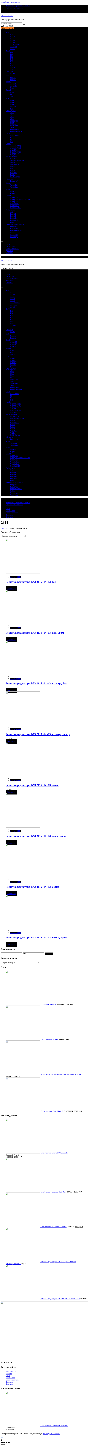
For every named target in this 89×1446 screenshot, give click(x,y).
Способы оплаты (12, 249)
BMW (8, 51)
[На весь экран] (6, 1442)
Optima (13, 107)
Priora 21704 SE (16, 131)
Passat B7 (13, 216)
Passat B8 (13, 218)
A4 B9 (12, 42)
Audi (7, 32)
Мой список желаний (14, 8)
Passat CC (14, 220)
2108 (12, 117)
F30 (11, 61)
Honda (8, 82)
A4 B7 (12, 38)
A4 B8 (12, 40)
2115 (12, 123)
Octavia (13, 191)
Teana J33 (14, 187)
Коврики (13, 226)
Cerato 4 (13, 104)
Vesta (12, 127)
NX (11, 142)
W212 (12, 171)
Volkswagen (10, 210)
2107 (12, 115)
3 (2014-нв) (14, 150)
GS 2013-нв (14, 135)
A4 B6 (12, 36)
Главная (4, 528)
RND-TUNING (7, 16)
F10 (11, 59)
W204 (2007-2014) (17, 160)
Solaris (12, 96)
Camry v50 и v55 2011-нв (20, 199)
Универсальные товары (15, 224)
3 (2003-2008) (15, 146)
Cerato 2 (13, 100)
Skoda (8, 189)
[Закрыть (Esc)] (2, 1442)
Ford (7, 76)
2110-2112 (14, 121)
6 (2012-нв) (14, 154)
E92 (11, 57)
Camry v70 (14, 202)
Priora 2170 (14, 129)
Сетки (12, 233)
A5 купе (13, 47)
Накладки (14, 228)
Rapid (12, 193)
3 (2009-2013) (15, 148)
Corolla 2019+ (15, 208)
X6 (11, 69)
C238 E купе (15, 177)
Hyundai (9, 90)
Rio (11, 109)
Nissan (8, 183)
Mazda (8, 144)
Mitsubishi (9, 179)
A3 (11, 34)
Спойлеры (14, 235)
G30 (11, 65)
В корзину (11, 589)
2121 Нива (14, 125)
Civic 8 (13, 88)
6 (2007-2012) (15, 152)
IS (11, 140)
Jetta (11, 212)
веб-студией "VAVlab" (51, 1434)
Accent (12, 92)
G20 (11, 63)
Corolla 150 (14, 204)
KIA (7, 98)
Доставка (9, 251)
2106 (12, 113)
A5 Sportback (15, 45)
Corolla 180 (14, 206)
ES (11, 138)
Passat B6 (13, 214)
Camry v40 (14, 197)
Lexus (8, 133)
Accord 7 (13, 84)
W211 (12, 169)
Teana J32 (14, 185)
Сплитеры (14, 237)
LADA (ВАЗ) (11, 111)
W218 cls (13, 173)
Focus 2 (13, 78)
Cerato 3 (13, 102)
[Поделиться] (4, 1442)
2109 (12, 119)
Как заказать (10, 247)
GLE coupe (14, 158)
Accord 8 (13, 86)
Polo (12, 222)
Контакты (9, 253)
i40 (11, 94)
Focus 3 (13, 80)
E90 (11, 55)
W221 (12, 175)
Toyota (8, 195)
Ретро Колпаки (16, 230)
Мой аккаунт (11, 1372)
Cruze (12, 73)
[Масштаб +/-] (9, 1442)
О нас (8, 244)
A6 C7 (12, 49)
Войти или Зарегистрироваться (18, 6)
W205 (12, 162)
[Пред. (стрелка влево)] (2, 1444)
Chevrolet (9, 71)
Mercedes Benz (11, 156)
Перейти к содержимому (11, 2)
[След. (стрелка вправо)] (4, 1444)
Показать (49, 953)
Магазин (9, 1374)
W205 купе (14, 164)
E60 (11, 53)
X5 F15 (13, 67)
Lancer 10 (14, 181)
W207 (12, 166)
